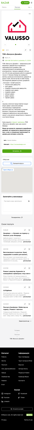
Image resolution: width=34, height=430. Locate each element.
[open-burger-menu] (31, 2)
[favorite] (30, 50)
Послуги (17, 7)
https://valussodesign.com (18, 144)
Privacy (4, 420)
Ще (29, 7)
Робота (4, 7)
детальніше (27, 242)
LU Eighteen (7, 290)
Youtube (6, 397)
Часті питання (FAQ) (25, 361)
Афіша (3, 373)
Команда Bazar (23, 377)
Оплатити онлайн (18, 409)
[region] (17, 29)
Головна (17, 330)
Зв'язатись (16, 151)
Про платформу (23, 357)
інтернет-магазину (17, 122)
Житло (3, 361)
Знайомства (5, 377)
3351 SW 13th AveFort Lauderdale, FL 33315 (18, 60)
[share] (25, 50)
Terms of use (28, 420)
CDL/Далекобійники (8, 369)
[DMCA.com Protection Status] (29, 415)
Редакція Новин (23, 373)
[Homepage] (5, 3)
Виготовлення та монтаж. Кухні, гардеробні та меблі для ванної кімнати (15, 254)
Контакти (21, 381)
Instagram (7, 393)
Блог (3, 385)
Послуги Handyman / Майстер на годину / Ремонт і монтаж (15, 308)
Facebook (23, 393)
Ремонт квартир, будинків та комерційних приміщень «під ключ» (16, 272)
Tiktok (22, 397)
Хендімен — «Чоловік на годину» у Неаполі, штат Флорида (16, 234)
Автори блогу (23, 369)
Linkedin (7, 401)
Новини (4, 381)
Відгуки (21, 365)
